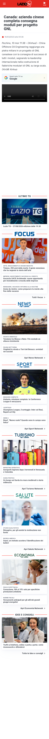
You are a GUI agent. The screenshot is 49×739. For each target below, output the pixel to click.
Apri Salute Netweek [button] (33, 549)
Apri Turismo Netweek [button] (32, 488)
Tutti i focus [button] (37, 297)
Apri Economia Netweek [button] (31, 608)
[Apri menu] (4, 4)
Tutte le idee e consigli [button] (32, 653)
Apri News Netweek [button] (33, 358)
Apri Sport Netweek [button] (33, 428)
